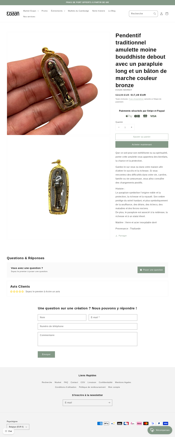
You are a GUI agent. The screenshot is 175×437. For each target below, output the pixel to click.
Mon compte (114, 387)
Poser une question (152, 270)
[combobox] (143, 14)
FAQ (66, 382)
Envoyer (46, 354)
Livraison (92, 382)
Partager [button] (123, 236)
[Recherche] (155, 14)
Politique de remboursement (92, 387)
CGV (83, 382)
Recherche (47, 382)
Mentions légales (123, 382)
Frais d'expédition (136, 99)
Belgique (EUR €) (16, 427)
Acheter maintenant (142, 144)
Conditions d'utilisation (65, 387)
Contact (74, 382)
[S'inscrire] (109, 403)
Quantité (119, 122)
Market (58, 382)
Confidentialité (105, 382)
